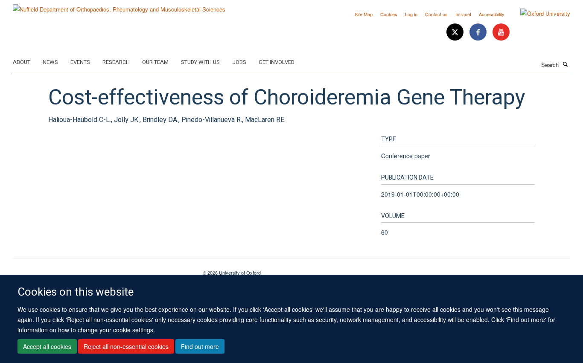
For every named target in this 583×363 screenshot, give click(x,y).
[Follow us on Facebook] (478, 32)
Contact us (436, 14)
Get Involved (276, 62)
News (50, 62)
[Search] (565, 64)
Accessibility (491, 14)
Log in (411, 14)
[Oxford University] (538, 14)
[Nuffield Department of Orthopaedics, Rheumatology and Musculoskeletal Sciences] (119, 6)
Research (116, 62)
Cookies (388, 14)
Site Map (364, 14)
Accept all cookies (47, 346)
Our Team (155, 62)
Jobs (239, 62)
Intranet (463, 14)
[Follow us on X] (455, 32)
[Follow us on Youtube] (501, 32)
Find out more (200, 346)
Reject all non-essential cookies (126, 346)
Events (80, 62)
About (21, 62)
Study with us (200, 62)
